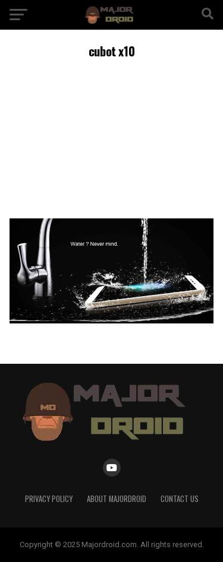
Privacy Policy (49, 498)
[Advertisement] (111, 137)
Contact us (180, 498)
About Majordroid (116, 498)
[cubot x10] (112, 320)
